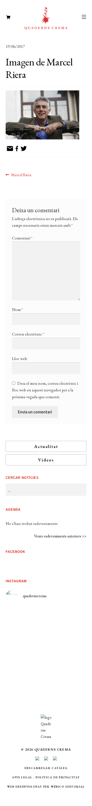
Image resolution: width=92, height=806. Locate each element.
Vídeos (46, 460)
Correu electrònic (28, 334)
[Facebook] (17, 149)
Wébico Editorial (68, 787)
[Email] (10, 149)
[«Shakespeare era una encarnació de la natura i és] (66, 647)
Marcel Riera (21, 175)
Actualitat (46, 446)
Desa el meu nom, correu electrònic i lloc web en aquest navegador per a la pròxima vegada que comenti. (45, 390)
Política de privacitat (58, 777)
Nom (17, 309)
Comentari (22, 238)
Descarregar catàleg (46, 768)
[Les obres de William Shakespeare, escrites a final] (26, 663)
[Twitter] (23, 149)
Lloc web (19, 358)
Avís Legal (22, 777)
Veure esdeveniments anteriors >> (60, 536)
